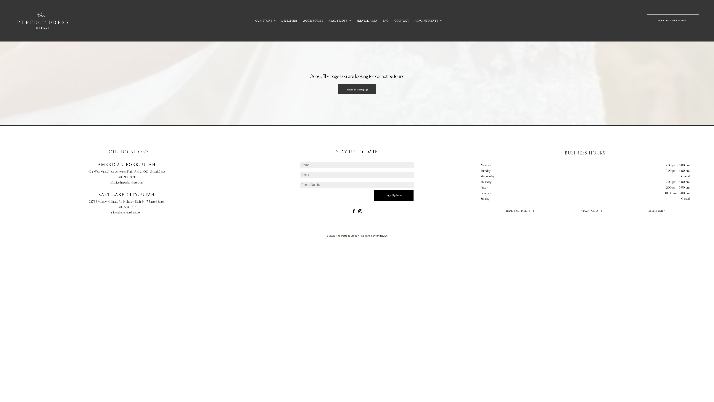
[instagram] (360, 211)
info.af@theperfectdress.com (127, 182)
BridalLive (382, 235)
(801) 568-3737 (127, 207)
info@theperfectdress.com (126, 212)
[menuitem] (265, 20)
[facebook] (353, 211)
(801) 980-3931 (127, 177)
